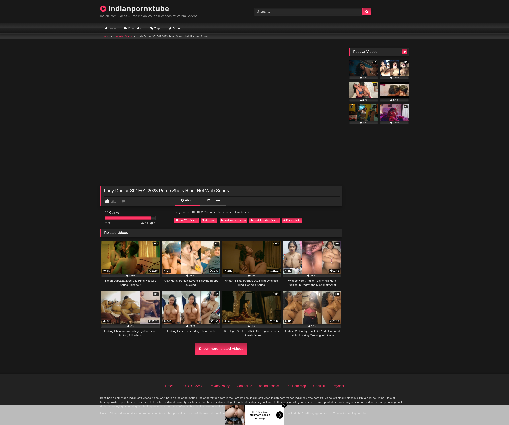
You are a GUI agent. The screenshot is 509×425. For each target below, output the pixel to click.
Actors (177, 28)
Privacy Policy (220, 386)
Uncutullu (320, 386)
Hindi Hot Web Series (266, 220)
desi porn (210, 220)
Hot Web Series (123, 36)
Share (215, 200)
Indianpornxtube (137, 8)
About (188, 200)
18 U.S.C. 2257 (191, 386)
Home (112, 28)
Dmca (169, 386)
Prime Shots (293, 220)
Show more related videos (221, 349)
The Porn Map (296, 386)
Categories (135, 28)
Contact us (244, 386)
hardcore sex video (235, 220)
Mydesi (339, 386)
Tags (157, 28)
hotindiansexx (269, 386)
